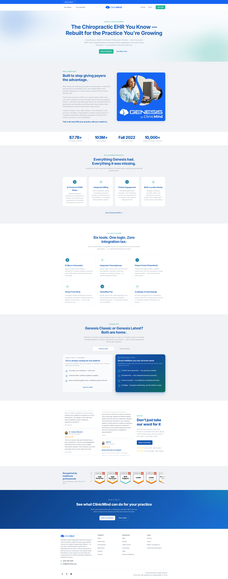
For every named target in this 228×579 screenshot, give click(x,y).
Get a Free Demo (106, 51)
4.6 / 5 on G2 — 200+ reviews (152, 448)
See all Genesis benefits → (114, 213)
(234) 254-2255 (68, 561)
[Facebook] (62, 574)
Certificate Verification (154, 548)
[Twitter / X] (66, 574)
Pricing (143, 7)
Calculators (126, 548)
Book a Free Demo (145, 442)
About (99, 538)
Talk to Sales (122, 518)
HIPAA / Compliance (153, 545)
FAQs (124, 551)
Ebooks (124, 541)
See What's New (121, 51)
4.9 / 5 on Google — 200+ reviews (153, 451)
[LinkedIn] (71, 574)
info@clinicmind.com (70, 564)
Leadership (101, 541)
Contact (100, 554)
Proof (150, 7)
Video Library (126, 545)
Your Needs (67, 7)
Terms (149, 541)
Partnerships (102, 545)
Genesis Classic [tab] (125, 348)
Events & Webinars (128, 554)
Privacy (149, 538)
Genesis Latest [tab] (103, 348)
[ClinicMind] (114, 7)
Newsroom (101, 548)
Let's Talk (160, 7)
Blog (123, 538)
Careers (100, 551)
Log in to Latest (88, 387)
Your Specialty (80, 7)
